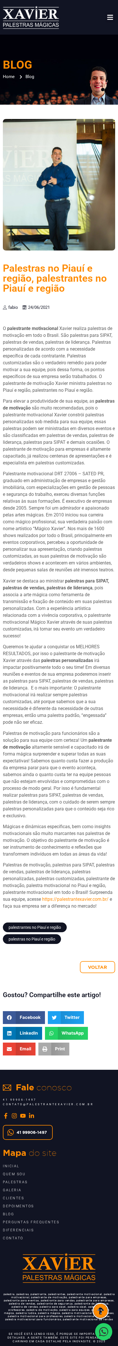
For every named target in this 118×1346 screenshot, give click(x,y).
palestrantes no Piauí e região (35, 927)
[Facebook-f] (6, 1116)
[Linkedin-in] (31, 1116)
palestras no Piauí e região (32, 939)
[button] (110, 17)
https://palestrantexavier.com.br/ (75, 899)
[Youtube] (23, 1116)
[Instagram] (14, 1116)
